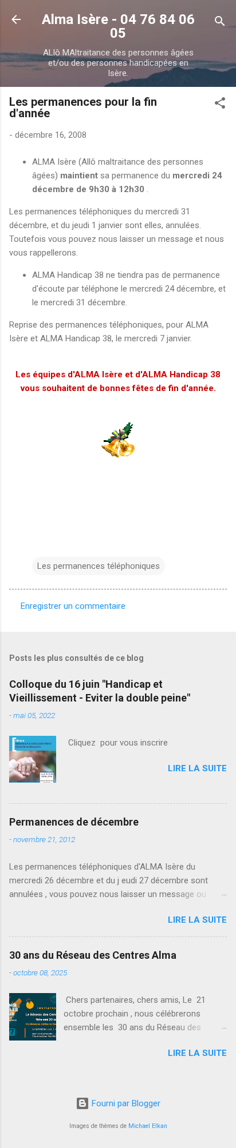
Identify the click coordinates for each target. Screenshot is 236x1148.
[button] (220, 105)
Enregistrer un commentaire (73, 606)
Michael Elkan (147, 1126)
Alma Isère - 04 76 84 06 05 (118, 26)
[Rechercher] (220, 23)
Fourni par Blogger (124, 1103)
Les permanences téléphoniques (98, 566)
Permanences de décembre (74, 822)
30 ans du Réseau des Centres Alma (92, 955)
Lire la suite (197, 768)
